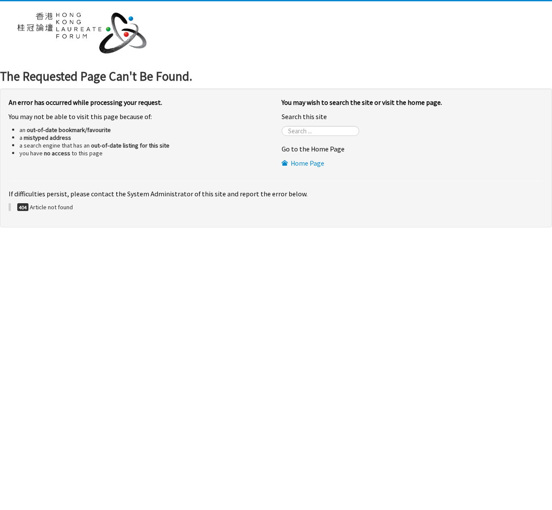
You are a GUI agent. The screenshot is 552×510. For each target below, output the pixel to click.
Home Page (306, 162)
